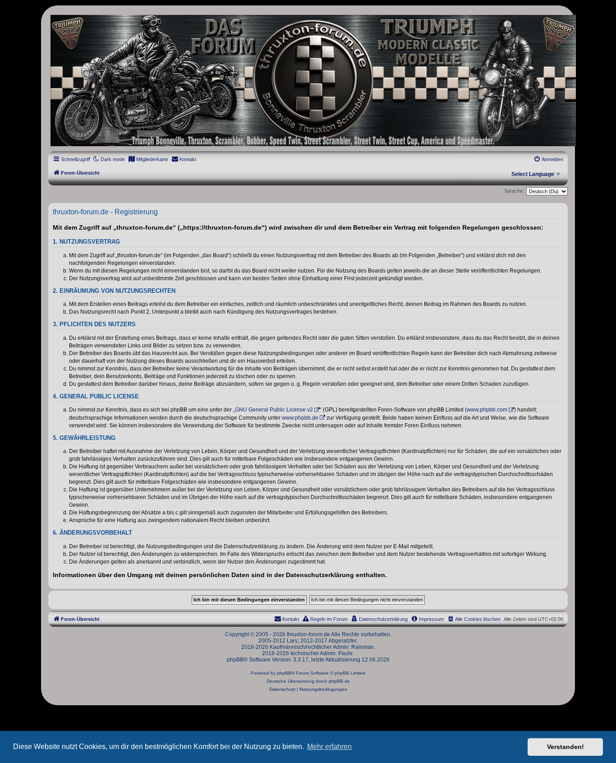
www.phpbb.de (300, 418)
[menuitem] (148, 159)
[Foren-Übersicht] (308, 80)
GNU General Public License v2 (274, 410)
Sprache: (514, 191)
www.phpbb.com (487, 410)
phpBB (284, 673)
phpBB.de (339, 681)
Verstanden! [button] (565, 746)
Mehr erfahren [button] (329, 746)
